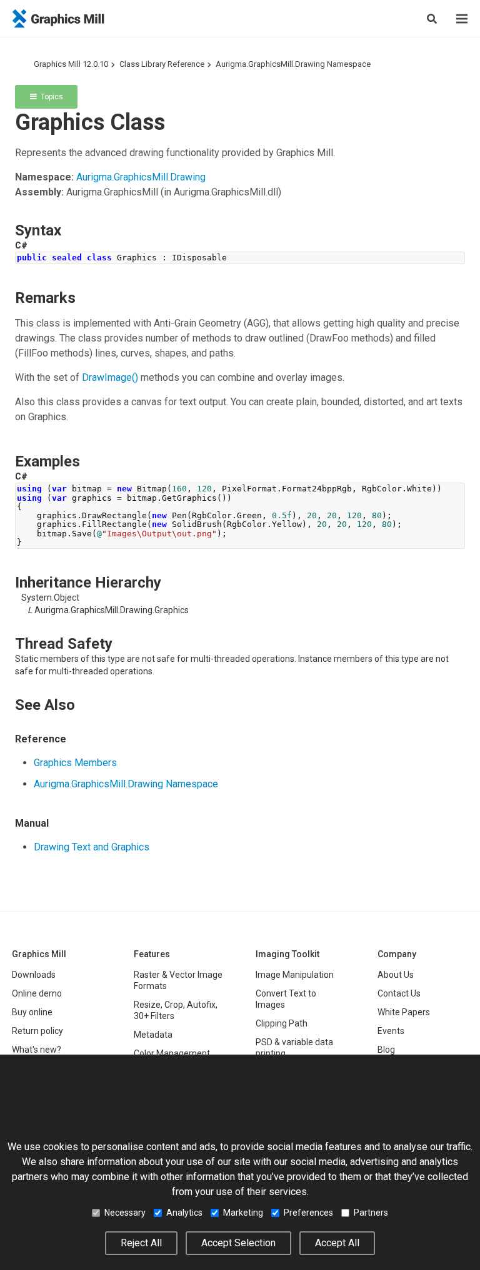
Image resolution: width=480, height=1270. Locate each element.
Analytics (184, 1213)
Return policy (37, 1031)
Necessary (125, 1213)
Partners (371, 1213)
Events (391, 1031)
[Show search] (432, 19)
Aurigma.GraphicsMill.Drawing (141, 177)
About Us (396, 975)
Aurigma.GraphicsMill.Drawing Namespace (293, 64)
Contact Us (399, 993)
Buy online (32, 1012)
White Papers (404, 1012)
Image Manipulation (295, 975)
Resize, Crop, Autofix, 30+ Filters (176, 1010)
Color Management (172, 1053)
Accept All (337, 1243)
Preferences (308, 1213)
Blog (386, 1050)
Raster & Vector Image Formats (178, 980)
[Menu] (462, 19)
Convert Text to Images (286, 999)
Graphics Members (75, 763)
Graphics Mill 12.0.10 (71, 64)
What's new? (36, 1050)
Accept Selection (238, 1243)
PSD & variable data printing (294, 1047)
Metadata (153, 1035)
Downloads (34, 975)
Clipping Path (282, 1023)
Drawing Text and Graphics (91, 847)
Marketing (243, 1213)
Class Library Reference (161, 64)
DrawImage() (110, 377)
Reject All (141, 1243)
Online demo (37, 993)
